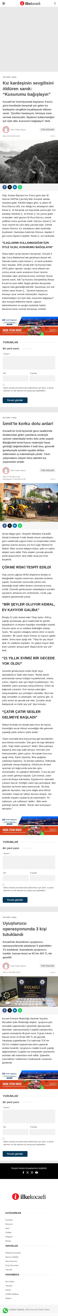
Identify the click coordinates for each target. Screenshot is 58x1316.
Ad (4, 373)
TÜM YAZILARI (47, 129)
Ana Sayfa (9, 1281)
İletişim (8, 1298)
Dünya (8, 1241)
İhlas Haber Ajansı (18, 129)
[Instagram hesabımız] (32, 1172)
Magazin (9, 1237)
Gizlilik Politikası (12, 1294)
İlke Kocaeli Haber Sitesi (38, 1309)
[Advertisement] (29, 40)
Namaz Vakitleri (12, 1257)
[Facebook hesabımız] (23, 1172)
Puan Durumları (12, 1265)
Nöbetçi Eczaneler (13, 1253)
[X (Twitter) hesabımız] (27, 1172)
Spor (7, 1228)
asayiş (52, 136)
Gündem (9, 1220)
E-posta (33, 373)
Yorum (6, 354)
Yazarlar (8, 1286)
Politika (8, 1232)
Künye (8, 1290)
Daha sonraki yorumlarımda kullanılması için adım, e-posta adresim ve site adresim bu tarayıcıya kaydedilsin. (28, 389)
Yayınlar (8, 1269)
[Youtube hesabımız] (36, 1172)
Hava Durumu (11, 1261)
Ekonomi (9, 1224)
